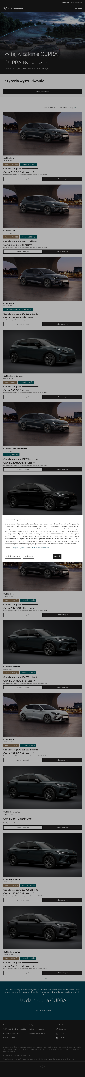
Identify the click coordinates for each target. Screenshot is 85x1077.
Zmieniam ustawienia (13, 556)
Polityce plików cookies (40, 548)
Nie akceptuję (28, 556)
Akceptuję (57, 556)
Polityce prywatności (20, 548)
